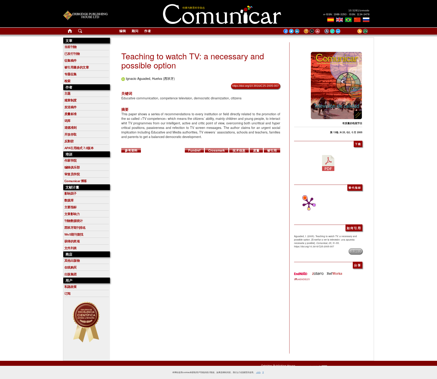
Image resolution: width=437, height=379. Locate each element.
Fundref (194, 150)
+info (258, 372)
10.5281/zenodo (358, 10)
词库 (67, 121)
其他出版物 (72, 260)
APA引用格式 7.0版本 (79, 148)
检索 (67, 81)
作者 (147, 31)
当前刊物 (70, 47)
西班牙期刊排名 (75, 227)
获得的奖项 (72, 241)
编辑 (122, 31)
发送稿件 (70, 107)
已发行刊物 (72, 53)
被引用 (272, 150)
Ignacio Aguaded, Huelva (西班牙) (150, 78)
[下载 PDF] (328, 162)
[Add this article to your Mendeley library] (302, 277)
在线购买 (70, 267)
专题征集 (70, 74)
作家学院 (70, 160)
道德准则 (70, 127)
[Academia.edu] (327, 31)
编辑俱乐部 (72, 167)
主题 (67, 93)
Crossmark (216, 150)
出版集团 (70, 274)
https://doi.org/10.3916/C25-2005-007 (255, 86)
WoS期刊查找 (73, 234)
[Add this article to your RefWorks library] (334, 272)
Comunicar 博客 (75, 181)
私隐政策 (70, 287)
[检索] (80, 32)
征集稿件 (70, 60)
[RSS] (354, 31)
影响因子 (70, 193)
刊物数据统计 (73, 221)
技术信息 (239, 150)
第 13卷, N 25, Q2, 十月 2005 (346, 132)
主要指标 (70, 207)
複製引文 (355, 251)
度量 (256, 150)
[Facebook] (285, 31)
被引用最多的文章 (76, 67)
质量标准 (70, 114)
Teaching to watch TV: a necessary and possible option (192, 60)
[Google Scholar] (306, 31)
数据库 (69, 200)
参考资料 (131, 150)
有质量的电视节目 (352, 123)
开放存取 (70, 134)
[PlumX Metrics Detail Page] (307, 203)
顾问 (135, 31)
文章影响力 (72, 214)
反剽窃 (69, 141)
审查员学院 (72, 174)
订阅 (67, 293)
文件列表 (70, 248)
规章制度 (70, 100)
